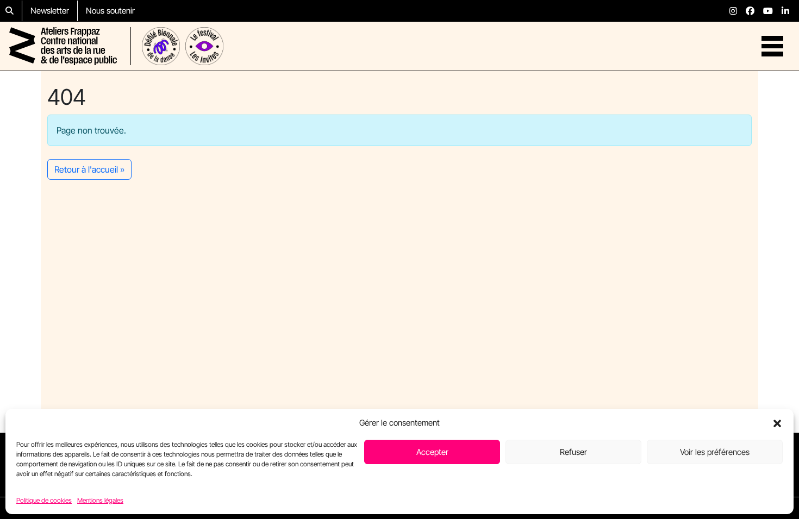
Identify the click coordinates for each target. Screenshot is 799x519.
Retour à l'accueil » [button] (89, 169)
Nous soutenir (110, 10)
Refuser (573, 452)
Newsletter (49, 10)
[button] (777, 422)
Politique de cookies (44, 500)
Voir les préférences (715, 452)
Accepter (432, 452)
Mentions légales (100, 500)
